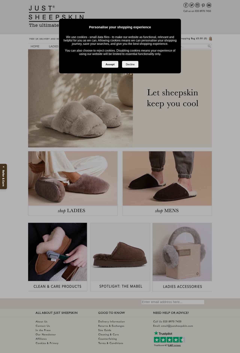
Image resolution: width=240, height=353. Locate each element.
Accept (110, 64)
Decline (130, 64)
